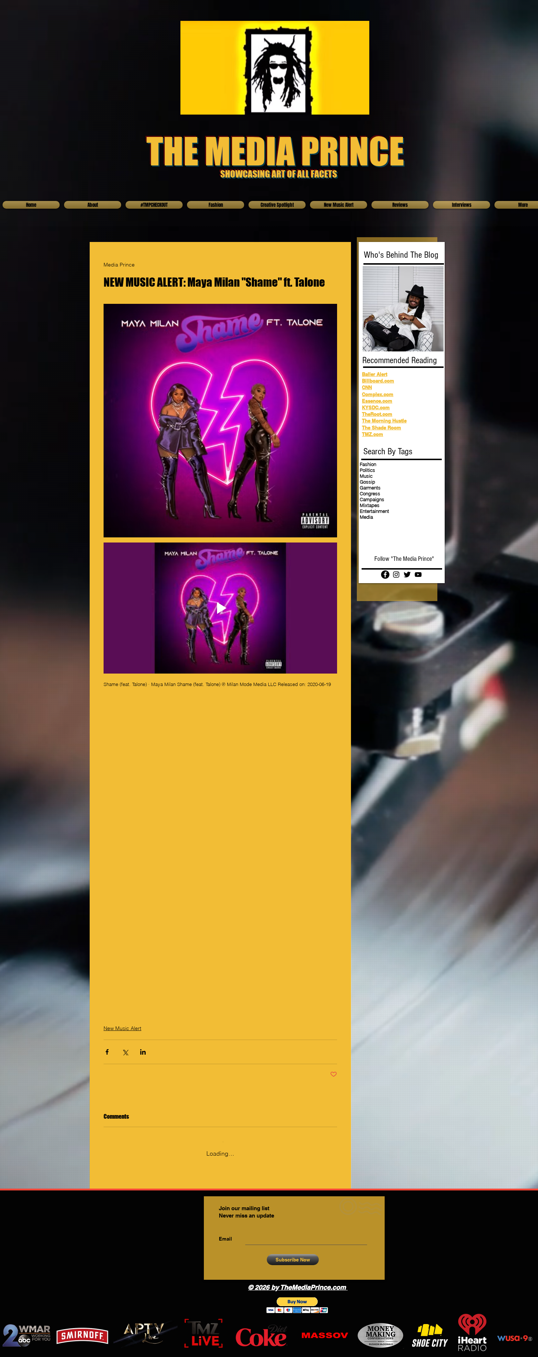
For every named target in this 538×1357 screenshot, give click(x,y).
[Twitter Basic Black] (407, 574)
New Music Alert (122, 1029)
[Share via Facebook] (107, 1053)
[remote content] (220, 778)
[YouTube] (418, 574)
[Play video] (220, 608)
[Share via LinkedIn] (142, 1053)
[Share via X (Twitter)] (125, 1053)
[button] (297, 1301)
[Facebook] (385, 574)
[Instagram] (396, 574)
